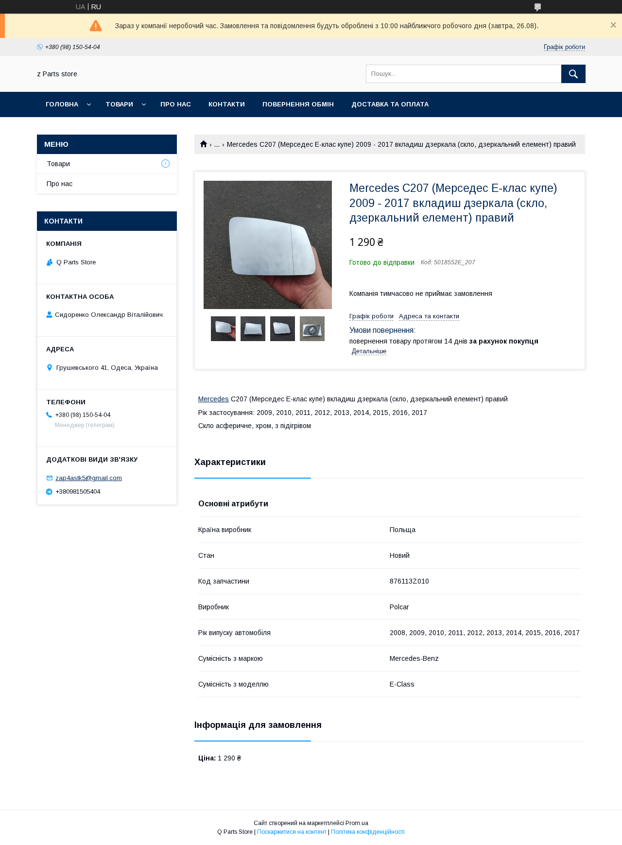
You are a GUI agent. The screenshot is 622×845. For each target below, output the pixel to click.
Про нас (175, 104)
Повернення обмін (298, 104)
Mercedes (213, 399)
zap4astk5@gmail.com (88, 478)
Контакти (226, 104)
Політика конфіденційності (368, 831)
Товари (119, 104)
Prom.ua (357, 823)
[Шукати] (573, 74)
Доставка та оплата (390, 104)
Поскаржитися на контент (292, 831)
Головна (62, 104)
